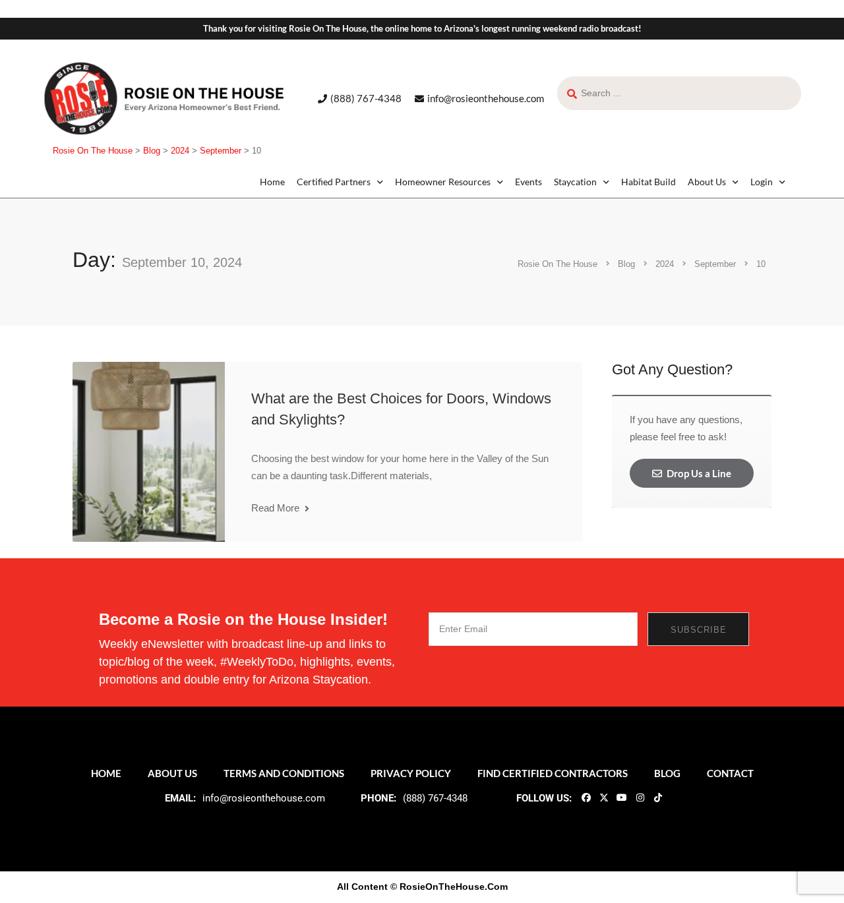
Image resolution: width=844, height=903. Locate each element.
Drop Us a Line (698, 473)
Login (761, 181)
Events (528, 181)
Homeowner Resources (443, 181)
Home (272, 181)
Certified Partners (334, 181)
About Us (707, 181)
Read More (276, 507)
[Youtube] (622, 797)
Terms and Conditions (284, 773)
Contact (730, 773)
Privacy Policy (411, 773)
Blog (667, 773)
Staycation (575, 181)
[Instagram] (639, 797)
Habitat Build (648, 181)
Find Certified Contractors (552, 773)
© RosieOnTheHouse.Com (449, 886)
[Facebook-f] (585, 797)
